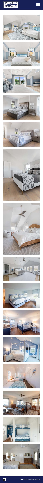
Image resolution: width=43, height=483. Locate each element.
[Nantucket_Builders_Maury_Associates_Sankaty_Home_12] (21, 269)
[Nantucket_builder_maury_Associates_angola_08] (21, 456)
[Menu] (37, 4)
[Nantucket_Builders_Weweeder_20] (21, 54)
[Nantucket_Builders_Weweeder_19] (21, 27)
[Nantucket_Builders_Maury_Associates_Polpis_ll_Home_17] (21, 134)
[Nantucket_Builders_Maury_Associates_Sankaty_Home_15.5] (21, 229)
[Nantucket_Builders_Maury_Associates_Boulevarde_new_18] (21, 376)
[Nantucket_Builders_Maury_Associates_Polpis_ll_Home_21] (21, 107)
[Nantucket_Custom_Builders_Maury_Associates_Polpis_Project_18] (21, 403)
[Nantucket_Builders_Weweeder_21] (21, 81)
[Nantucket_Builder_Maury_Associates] (17, 4)
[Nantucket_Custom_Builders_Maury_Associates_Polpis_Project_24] (21, 429)
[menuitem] (37, 4)
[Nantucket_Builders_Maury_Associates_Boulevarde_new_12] (21, 322)
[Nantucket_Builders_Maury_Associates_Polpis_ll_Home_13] (21, 175)
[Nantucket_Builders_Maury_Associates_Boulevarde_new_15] (21, 295)
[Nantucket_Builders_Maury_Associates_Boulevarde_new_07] (21, 349)
